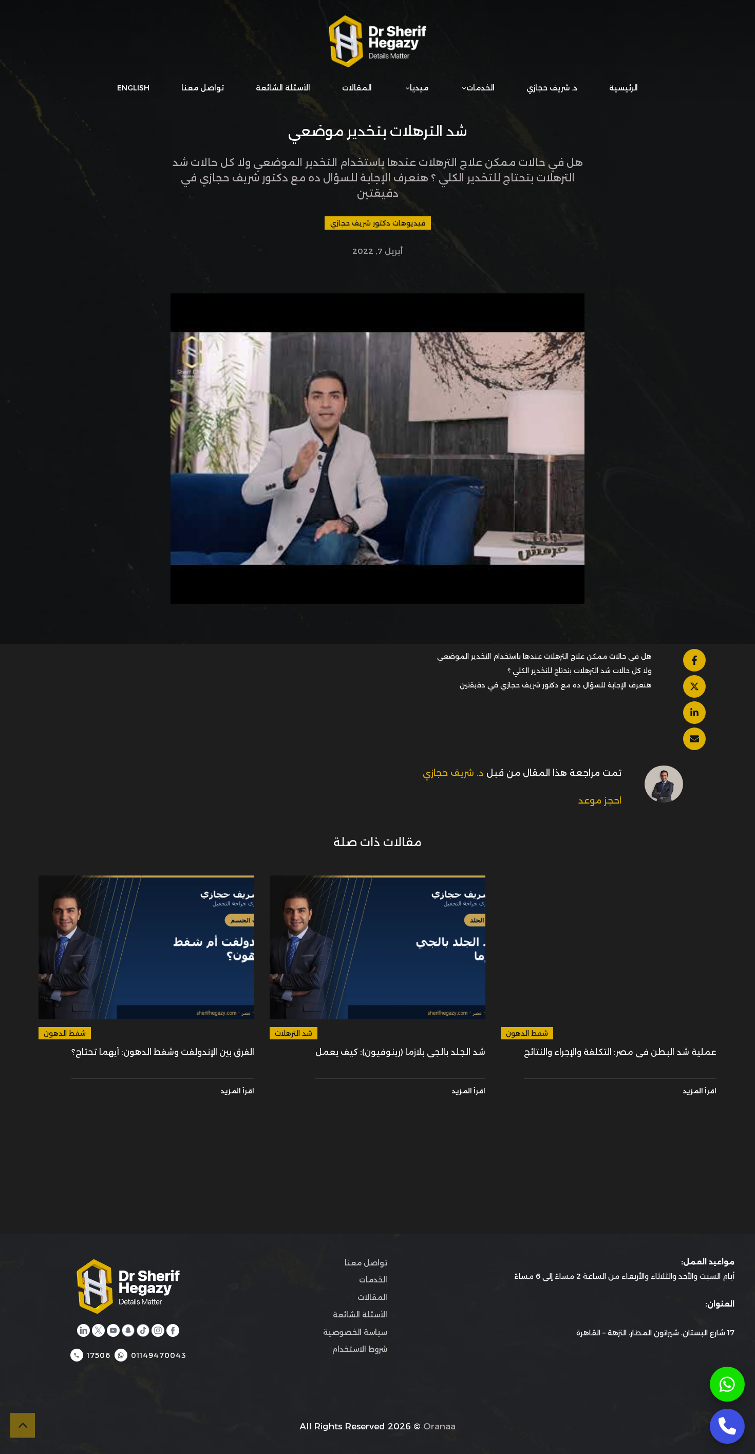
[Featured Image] (608, 947)
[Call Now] (727, 1426)
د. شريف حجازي (453, 773)
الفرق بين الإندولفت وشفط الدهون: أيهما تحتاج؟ (162, 1052)
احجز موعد (599, 800)
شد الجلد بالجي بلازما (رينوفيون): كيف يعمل (400, 1052)
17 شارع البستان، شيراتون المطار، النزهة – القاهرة (655, 1332)
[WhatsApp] (727, 1384)
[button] (139, 41)
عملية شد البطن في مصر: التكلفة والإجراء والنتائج (620, 1052)
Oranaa (439, 1426)
